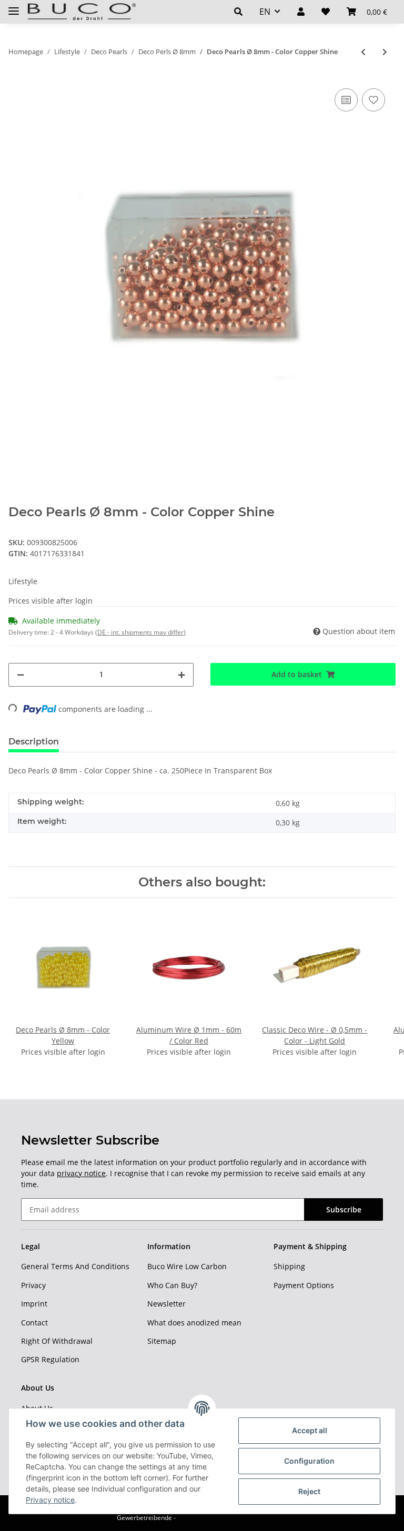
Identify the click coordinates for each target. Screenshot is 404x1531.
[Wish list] (325, 11)
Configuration (309, 1460)
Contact (34, 1323)
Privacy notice (50, 1499)
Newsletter (166, 1304)
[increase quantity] (181, 675)
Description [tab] (33, 742)
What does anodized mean (194, 1323)
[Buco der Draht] (81, 12)
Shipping (289, 1266)
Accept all (309, 1430)
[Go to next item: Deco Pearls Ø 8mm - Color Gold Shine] (385, 51)
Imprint (34, 1304)
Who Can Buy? (172, 1285)
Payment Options (304, 1285)
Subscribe (343, 1209)
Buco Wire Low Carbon (187, 1266)
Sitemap (161, 1341)
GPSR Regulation (50, 1359)
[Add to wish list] (373, 99)
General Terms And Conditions (75, 1266)
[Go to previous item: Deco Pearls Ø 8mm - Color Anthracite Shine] (363, 51)
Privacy (33, 1285)
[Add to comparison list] (346, 99)
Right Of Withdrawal (57, 1341)
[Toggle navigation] (13, 6)
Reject (309, 1491)
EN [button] (264, 11)
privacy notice (81, 1173)
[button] (238, 11)
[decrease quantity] (20, 675)
